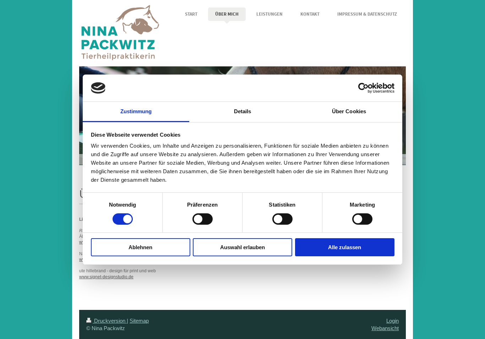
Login (392, 321)
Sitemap (139, 321)
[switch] (202, 219)
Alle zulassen (344, 247)
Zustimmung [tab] (136, 111)
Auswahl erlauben (242, 247)
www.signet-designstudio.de (106, 276)
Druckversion (110, 321)
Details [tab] (242, 111)
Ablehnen (140, 247)
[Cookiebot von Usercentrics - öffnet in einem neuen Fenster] (363, 88)
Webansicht (385, 328)
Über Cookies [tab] (349, 111)
